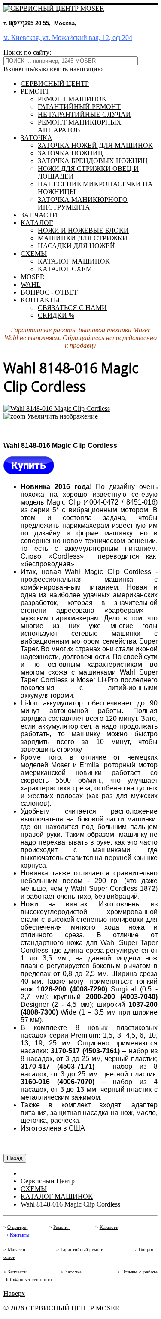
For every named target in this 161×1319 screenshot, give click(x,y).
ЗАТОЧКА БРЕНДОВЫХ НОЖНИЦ (93, 160)
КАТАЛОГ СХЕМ (65, 269)
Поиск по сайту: (27, 52)
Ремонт (60, 1227)
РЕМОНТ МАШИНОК (72, 99)
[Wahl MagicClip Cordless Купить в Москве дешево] (28, 472)
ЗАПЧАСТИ (39, 215)
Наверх (14, 1293)
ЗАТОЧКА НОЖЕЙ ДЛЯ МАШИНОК (95, 145)
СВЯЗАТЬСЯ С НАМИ (72, 307)
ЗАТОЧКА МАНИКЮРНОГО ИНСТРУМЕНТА (83, 203)
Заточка (74, 1272)
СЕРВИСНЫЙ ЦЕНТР (55, 83)
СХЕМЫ (34, 253)
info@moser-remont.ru (29, 1279)
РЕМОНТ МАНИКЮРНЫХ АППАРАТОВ (80, 126)
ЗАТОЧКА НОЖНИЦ (70, 153)
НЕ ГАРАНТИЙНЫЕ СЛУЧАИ (84, 114)
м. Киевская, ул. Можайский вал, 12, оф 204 (67, 37)
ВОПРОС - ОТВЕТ (49, 292)
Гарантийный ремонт (83, 1249)
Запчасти (17, 1272)
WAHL (31, 284)
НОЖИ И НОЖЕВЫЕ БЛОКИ (83, 230)
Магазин (16, 1249)
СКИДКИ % (56, 315)
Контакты (19, 1235)
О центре (16, 1227)
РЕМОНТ (35, 91)
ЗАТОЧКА (36, 137)
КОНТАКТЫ (40, 300)
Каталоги (109, 1227)
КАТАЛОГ (37, 222)
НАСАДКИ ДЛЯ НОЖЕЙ (76, 245)
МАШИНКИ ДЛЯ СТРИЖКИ (83, 238)
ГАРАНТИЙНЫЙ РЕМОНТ (79, 106)
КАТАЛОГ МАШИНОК (74, 261)
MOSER (33, 276)
